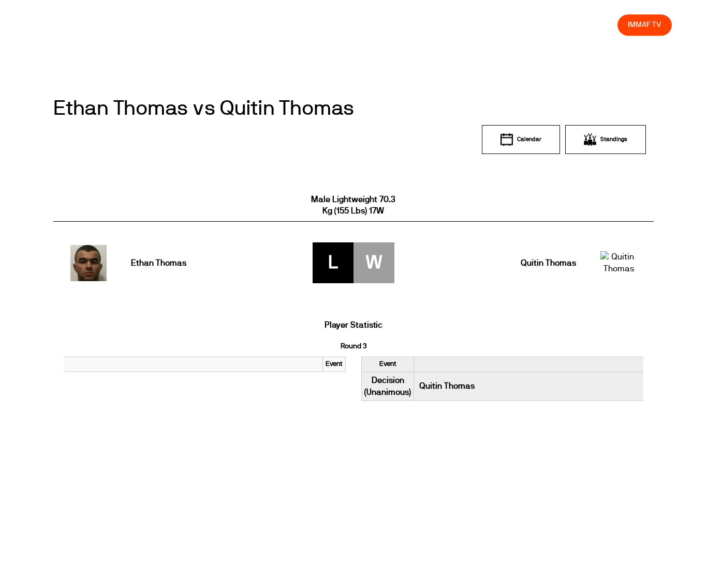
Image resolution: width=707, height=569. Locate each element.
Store (600, 24)
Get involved (427, 24)
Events (343, 24)
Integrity (561, 24)
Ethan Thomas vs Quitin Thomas (203, 108)
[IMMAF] (59, 25)
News (306, 24)
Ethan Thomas (158, 263)
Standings (613, 139)
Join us (475, 24)
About (379, 24)
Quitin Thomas (548, 263)
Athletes (517, 24)
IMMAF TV (644, 24)
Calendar (529, 139)
